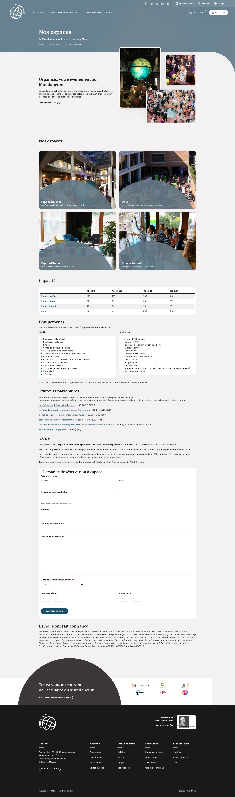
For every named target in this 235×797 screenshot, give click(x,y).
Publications (151, 757)
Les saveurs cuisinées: (49, 424)
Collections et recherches (63, 12)
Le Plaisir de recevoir (49, 410)
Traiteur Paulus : (46, 429)
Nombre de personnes (53, 523)
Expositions (95, 752)
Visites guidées (97, 767)
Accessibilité (179, 757)
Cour (125, 202)
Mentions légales (66, 791)
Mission (121, 757)
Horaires (177, 752)
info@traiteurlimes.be (64, 405)
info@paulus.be (62, 429)
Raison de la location (52, 536)
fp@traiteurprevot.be (72, 419)
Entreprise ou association (54, 492)
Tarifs (175, 762)
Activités (38, 12)
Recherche (206, 3)
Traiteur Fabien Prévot (50, 419)
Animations (95, 762)
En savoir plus (161, 725)
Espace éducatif (132, 263)
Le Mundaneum (92, 12)
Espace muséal (51, 202)
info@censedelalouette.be (71, 415)
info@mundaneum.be (55, 758)
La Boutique (199, 12)
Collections (150, 762)
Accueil (42, 44)
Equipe (121, 762)
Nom (121, 481)
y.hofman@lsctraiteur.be (98, 424)
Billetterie (220, 12)
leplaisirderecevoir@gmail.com (75, 410)
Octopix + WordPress (187, 791)
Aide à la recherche (154, 767)
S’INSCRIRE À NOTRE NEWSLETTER (54, 697)
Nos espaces (124, 767)
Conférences (96, 757)
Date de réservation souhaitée (57, 579)
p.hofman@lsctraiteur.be (72, 424)
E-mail (45, 509)
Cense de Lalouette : (48, 415)
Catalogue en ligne (154, 752)
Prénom (44, 481)
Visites (109, 12)
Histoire (121, 752)
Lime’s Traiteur (46, 405)
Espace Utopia (50, 263)
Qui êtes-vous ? (186, 3)
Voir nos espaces (47, 102)
